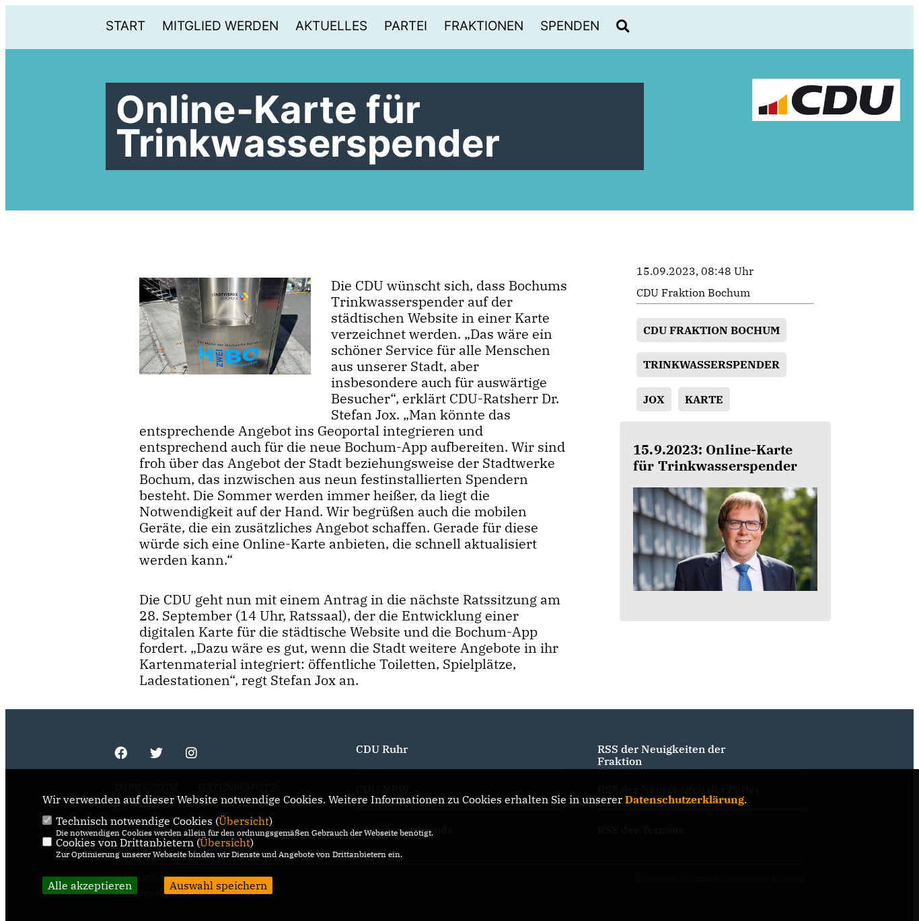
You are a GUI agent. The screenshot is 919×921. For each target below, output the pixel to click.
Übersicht (244, 821)
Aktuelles (331, 25)
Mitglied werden (220, 25)
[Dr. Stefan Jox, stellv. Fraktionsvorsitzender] (725, 539)
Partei (405, 25)
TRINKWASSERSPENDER (711, 364)
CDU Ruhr (382, 749)
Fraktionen (483, 25)
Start (125, 25)
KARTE (704, 399)
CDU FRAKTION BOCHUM (711, 330)
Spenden (569, 25)
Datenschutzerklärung (684, 799)
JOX (654, 399)
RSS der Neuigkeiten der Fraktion (661, 755)
